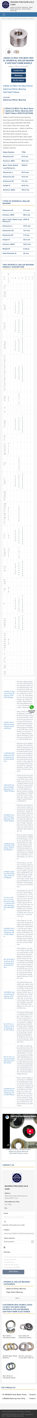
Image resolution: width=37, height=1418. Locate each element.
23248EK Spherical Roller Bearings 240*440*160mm (9, 995)
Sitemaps (27, 1412)
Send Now (13, 1271)
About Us (5, 1412)
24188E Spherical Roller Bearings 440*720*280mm (9, 875)
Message (6, 1252)
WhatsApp (18, 76)
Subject (6, 1230)
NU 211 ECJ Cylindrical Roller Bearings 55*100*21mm (9, 1060)
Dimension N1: (8, 181)
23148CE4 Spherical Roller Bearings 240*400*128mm (9, 818)
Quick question (9, 1238)
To (5, 1222)
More (17, 1298)
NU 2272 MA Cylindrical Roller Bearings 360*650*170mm (9, 963)
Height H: (6, 186)
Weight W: (6, 249)
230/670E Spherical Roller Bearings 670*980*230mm (9, 788)
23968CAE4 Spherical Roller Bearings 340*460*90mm (9, 1092)
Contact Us (13, 1412)
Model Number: (9, 152)
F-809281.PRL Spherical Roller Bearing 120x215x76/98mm (9, 757)
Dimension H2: (9, 177)
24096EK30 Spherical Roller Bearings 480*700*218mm (9, 933)
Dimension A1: (8, 157)
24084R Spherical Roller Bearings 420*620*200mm (9, 847)
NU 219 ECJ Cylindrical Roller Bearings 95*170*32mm (9, 1027)
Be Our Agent (18, 80)
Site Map (21, 1412)
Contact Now (18, 71)
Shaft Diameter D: (10, 254)
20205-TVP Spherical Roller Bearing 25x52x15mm (9, 725)
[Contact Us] (32, 709)
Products (9, 19)
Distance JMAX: (9, 190)
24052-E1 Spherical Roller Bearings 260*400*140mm (9, 695)
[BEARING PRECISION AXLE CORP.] (5, 4)
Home (3, 19)
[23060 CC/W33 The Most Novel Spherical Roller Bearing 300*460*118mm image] (18, 38)
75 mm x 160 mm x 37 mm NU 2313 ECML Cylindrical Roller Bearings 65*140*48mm (9, 904)
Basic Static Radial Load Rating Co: (10, 166)
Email (5, 1213)
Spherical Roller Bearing (21, 19)
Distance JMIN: (9, 161)
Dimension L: (8, 173)
